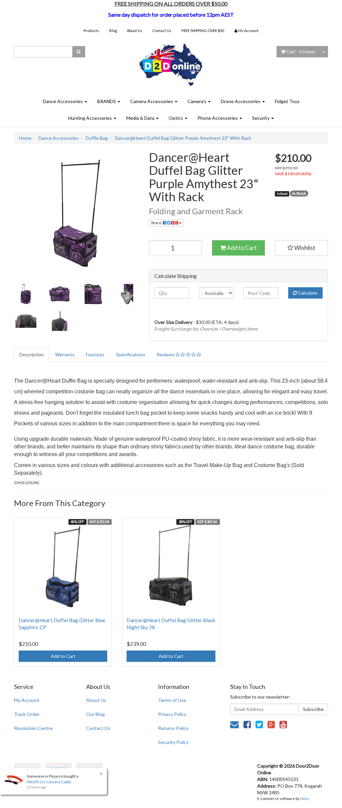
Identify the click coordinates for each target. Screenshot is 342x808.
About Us (134, 30)
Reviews (166, 354)
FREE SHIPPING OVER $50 (202, 30)
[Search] (78, 51)
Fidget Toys (287, 101)
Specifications (130, 354)
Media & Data (140, 118)
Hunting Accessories (90, 118)
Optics (176, 118)
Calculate (307, 293)
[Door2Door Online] (171, 62)
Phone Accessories (218, 118)
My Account (26, 700)
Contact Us (161, 30)
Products (91, 30)
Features (95, 354)
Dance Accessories (63, 101)
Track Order (26, 714)
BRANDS (107, 101)
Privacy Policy (172, 714)
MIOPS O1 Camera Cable (49, 781)
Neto (304, 798)
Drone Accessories (241, 101)
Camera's (197, 101)
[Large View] (26, 294)
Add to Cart (241, 247)
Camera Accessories (152, 101)
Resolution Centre (33, 728)
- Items (300, 51)
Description (31, 354)
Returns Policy (173, 728)
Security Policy (173, 742)
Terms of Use (172, 700)
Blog (113, 30)
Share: (157, 222)
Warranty (64, 354)
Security (261, 118)
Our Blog (95, 714)
